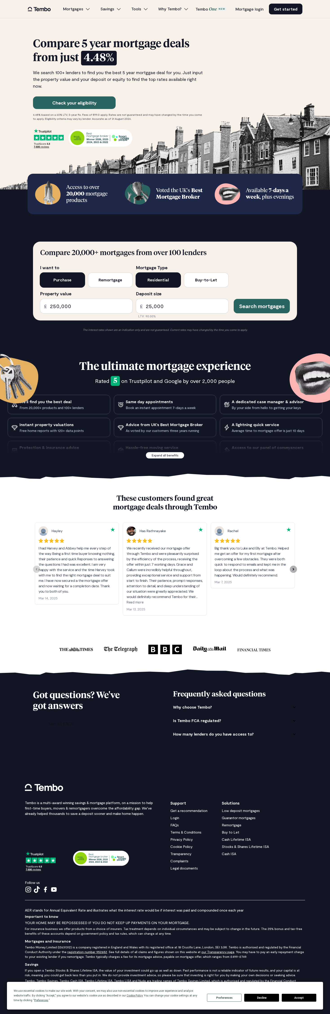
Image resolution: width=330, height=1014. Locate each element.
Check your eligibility (74, 102)
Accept (299, 997)
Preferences (224, 997)
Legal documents (184, 868)
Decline (261, 997)
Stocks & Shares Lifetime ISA (245, 846)
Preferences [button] (41, 1000)
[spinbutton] (86, 306)
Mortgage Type (151, 267)
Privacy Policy (181, 839)
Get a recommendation (188, 810)
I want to (49, 267)
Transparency (180, 854)
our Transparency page (217, 952)
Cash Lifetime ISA (236, 839)
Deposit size (148, 293)
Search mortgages (262, 306)
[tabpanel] (235, 720)
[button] (77, 9)
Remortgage (231, 825)
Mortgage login (249, 9)
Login (174, 818)
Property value (55, 293)
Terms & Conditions (185, 832)
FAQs (174, 825)
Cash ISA (229, 854)
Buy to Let (230, 832)
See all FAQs (61, 723)
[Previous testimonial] (36, 569)
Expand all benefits (165, 455)
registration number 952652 (87, 952)
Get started (285, 9)
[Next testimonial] (293, 569)
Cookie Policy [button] (135, 995)
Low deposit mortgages (241, 810)
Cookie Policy (181, 846)
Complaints (179, 861)
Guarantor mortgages (238, 818)
